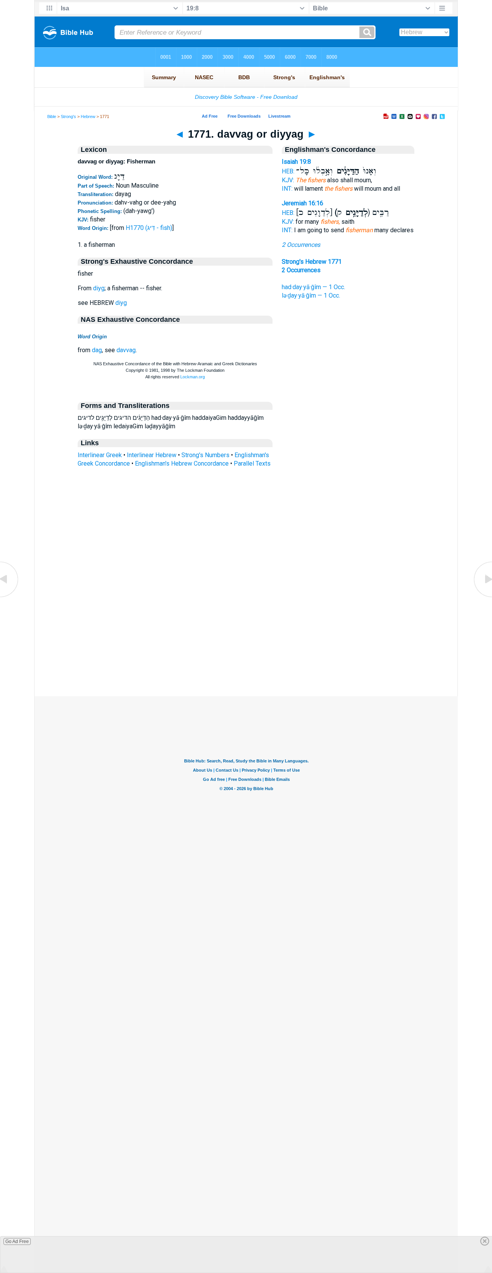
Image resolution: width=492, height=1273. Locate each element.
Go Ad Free (17, 1241)
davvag (126, 350)
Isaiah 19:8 (296, 161)
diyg (99, 288)
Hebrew (88, 116)
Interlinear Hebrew (151, 455)
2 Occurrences (301, 244)
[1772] (482, 596)
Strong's (68, 116)
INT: (287, 188)
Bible (51, 116)
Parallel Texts (252, 463)
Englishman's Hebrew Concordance (182, 463)
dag (97, 350)
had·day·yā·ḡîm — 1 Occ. (313, 287)
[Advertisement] (246, 649)
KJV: (288, 180)
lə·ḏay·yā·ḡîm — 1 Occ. (311, 295)
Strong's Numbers (205, 455)
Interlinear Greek (100, 455)
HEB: (288, 171)
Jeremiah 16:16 (302, 203)
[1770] (9, 596)
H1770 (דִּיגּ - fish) (149, 227)
